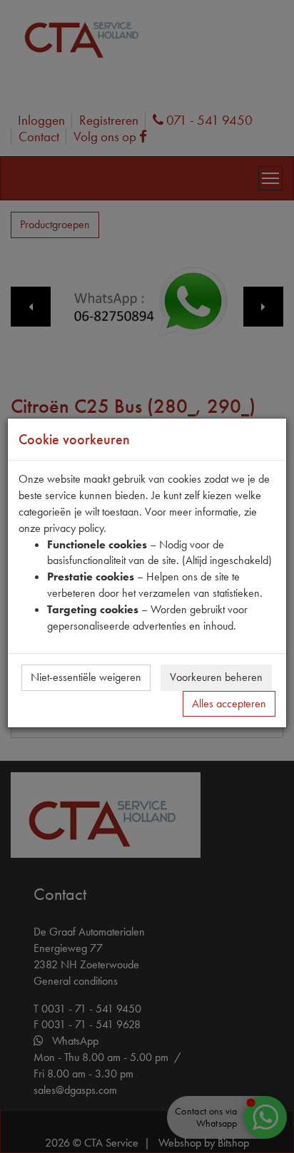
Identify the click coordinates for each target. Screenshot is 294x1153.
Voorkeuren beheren (216, 677)
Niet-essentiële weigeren (86, 677)
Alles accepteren (229, 703)
